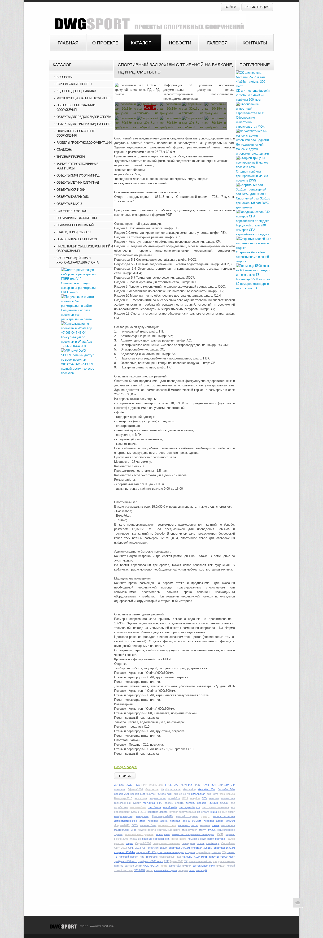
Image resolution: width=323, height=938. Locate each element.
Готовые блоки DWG (72, 211)
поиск (125, 776)
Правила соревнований (75, 225)
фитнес (118, 865)
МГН (133, 829)
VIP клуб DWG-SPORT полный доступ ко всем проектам (78, 368)
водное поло (158, 798)
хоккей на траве (123, 870)
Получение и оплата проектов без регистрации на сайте (76, 314)
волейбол (174, 798)
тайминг (216, 852)
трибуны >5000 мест (150, 861)
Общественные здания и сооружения (76, 108)
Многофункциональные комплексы (84, 98)
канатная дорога (157, 811)
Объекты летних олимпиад (78, 182)
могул (202, 829)
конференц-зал (123, 816)
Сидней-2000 (143, 843)
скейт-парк (212, 843)
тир (142, 856)
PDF (190, 784)
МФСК (211, 829)
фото (164, 865)
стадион (190, 852)
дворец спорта (174, 802)
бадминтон (151, 789)
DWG (129, 784)
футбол (186, 865)
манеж (215, 825)
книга (213, 811)
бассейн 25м (206, 789)
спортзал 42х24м (124, 852)
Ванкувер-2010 (123, 798)
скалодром (188, 843)
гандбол (195, 798)
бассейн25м (121, 793)
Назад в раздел (125, 767)
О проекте (105, 42)
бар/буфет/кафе (170, 789)
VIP (233, 784)
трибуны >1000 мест (222, 856)
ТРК (166, 861)
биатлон (151, 793)
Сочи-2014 (134, 847)
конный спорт (226, 811)
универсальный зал (200, 861)
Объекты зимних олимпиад (78, 175)
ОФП (220, 834)
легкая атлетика (224, 816)
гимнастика (228, 798)
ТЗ (116, 856)
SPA (226, 784)
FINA (137, 784)
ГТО (159, 802)
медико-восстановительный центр (159, 829)
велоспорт (141, 798)
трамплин (151, 856)
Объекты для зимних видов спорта (84, 124)
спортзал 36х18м (224, 847)
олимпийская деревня (139, 834)
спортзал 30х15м (201, 847)
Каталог (141, 42)
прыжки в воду (197, 838)
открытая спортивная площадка (193, 834)
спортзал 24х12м (179, 847)
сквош (201, 843)
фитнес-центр (133, 865)
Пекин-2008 (121, 838)
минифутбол (189, 829)
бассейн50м (137, 793)
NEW (184, 784)
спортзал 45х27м (146, 852)
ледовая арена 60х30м (219, 820)
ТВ (224, 852)
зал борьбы (170, 807)
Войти (230, 7)
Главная (68, 42)
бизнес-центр (182, 793)
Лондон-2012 (122, 825)
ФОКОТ (155, 865)
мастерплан (121, 829)
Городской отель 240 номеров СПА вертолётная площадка (252, 230)
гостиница (149, 802)
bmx (121, 784)
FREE (168, 784)
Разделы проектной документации (84, 142)
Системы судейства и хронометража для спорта (78, 260)
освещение (163, 834)
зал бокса (154, 807)
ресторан (220, 838)
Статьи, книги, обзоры (74, 232)
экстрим (183, 870)
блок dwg (212, 793)
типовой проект (128, 856)
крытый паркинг (187, 816)
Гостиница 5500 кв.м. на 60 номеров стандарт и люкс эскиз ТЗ (253, 283)
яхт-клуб (201, 870)
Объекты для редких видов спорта (84, 117)
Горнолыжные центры (74, 84)
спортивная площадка (170, 852)
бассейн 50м (226, 789)
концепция (142, 816)
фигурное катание (224, 861)
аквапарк (119, 789)
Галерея (217, 42)
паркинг (230, 834)
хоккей (231, 865)
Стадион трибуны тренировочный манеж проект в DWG (252, 176)
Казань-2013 (138, 811)
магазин (205, 825)
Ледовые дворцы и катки (76, 91)
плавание (135, 838)
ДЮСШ (224, 802)
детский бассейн (196, 802)
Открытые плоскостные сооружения (76, 133)
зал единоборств (189, 807)
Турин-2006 (176, 861)
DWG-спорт (147, 22)
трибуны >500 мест (125, 861)
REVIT (205, 784)
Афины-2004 (135, 789)
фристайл (175, 865)
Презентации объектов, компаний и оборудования (85, 249)
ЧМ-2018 (139, 870)
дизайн (214, 802)
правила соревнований (156, 838)
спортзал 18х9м (157, 847)
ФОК (146, 865)
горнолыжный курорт (127, 802)
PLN (197, 784)
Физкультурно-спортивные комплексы (77, 166)
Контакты (255, 42)
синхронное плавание (166, 843)
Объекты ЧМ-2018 (69, 204)
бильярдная (198, 793)
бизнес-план (164, 793)
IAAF (176, 784)
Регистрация (257, 7)
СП (144, 847)
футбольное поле (204, 865)
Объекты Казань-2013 (72, 197)
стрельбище (203, 852)
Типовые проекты (71, 157)
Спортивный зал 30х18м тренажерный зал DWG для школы (253, 203)
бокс (222, 793)
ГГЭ (204, 798)
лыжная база (148, 825)
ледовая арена (157, 820)
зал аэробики (138, 807)
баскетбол (189, 789)
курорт (205, 816)
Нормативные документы (77, 218)
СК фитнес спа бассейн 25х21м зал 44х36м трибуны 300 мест (253, 95)
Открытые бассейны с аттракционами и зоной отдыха (252, 257)
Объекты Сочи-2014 (71, 189)
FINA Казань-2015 (152, 784)
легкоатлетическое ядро (129, 820)
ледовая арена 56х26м (185, 820)
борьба (230, 793)
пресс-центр (178, 838)
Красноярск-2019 (162, 816)
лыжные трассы (188, 825)
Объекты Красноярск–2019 (77, 239)
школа (149, 870)
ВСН (185, 798)
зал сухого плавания (215, 807)
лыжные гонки (167, 825)
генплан (214, 798)
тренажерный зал (170, 856)
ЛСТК (134, 825)
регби (210, 838)
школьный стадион (165, 870)
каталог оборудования (182, 811)
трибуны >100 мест (194, 856)
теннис (231, 852)
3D (116, 784)
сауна (129, 843)
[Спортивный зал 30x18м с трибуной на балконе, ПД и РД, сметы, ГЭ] (138, 89)
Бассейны (64, 77)
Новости (180, 42)
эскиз (192, 870)
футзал (220, 865)
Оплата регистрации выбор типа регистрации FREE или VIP (78, 287)
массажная (228, 825)
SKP (220, 784)
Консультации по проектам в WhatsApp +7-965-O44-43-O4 (76, 341)
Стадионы (64, 149)
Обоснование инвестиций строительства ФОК (250, 122)
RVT (213, 784)
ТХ (186, 861)
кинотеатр (203, 811)
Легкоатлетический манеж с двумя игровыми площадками (252, 149)
